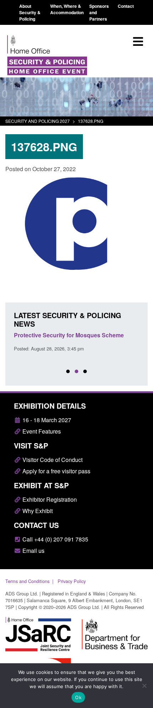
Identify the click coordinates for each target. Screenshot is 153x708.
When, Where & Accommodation (67, 9)
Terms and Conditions (27, 581)
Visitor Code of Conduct (52, 460)
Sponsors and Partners (99, 12)
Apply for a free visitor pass (55, 471)
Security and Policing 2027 (37, 121)
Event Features (41, 431)
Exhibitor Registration (49, 499)
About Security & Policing (30, 12)
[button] (68, 371)
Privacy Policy (72, 581)
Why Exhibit (37, 511)
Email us (32, 550)
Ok (78, 697)
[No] (144, 685)
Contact (126, 6)
